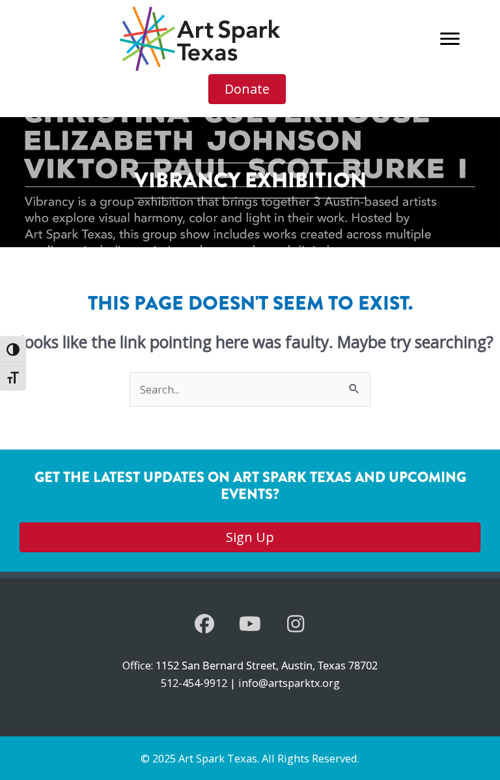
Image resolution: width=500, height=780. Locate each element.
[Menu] (450, 39)
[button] (204, 623)
